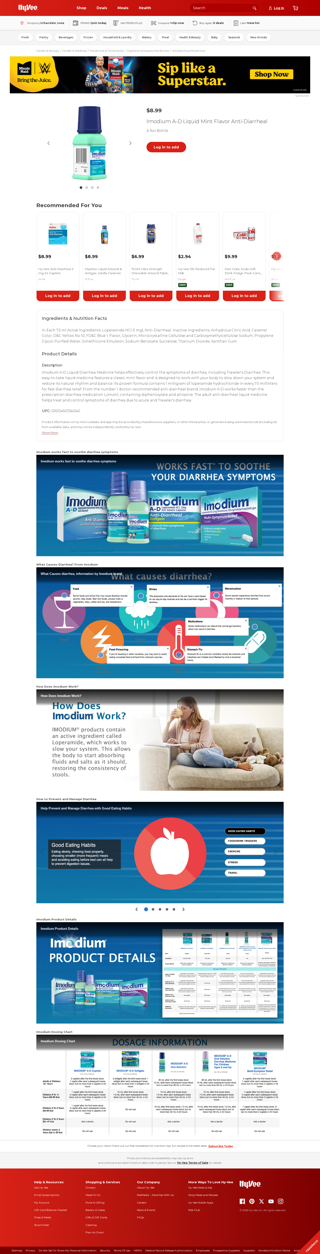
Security (105, 1250)
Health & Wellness (74, 50)
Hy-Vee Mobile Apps (200, 1202)
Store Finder (41, 1225)
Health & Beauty (190, 37)
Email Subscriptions (46, 1195)
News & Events (146, 1210)
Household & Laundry (117, 37)
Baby (214, 37)
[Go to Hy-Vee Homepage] (28, 8)
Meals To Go (93, 1195)
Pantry (43, 37)
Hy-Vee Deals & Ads (200, 1187)
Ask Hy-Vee (41, 1187)
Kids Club (194, 1210)
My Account (41, 1202)
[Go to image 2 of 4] (86, 187)
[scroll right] (276, 256)
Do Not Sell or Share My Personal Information (67, 1250)
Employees (203, 1250)
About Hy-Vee (145, 1187)
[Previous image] (48, 143)
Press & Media (42, 1217)
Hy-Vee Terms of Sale (192, 1162)
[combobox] (224, 8)
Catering (91, 1225)
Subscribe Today (220, 1146)
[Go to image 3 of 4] (92, 187)
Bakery (147, 37)
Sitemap (17, 1250)
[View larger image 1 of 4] (89, 143)
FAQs (140, 1217)
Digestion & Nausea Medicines (148, 50)
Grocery (91, 1187)
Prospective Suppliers (226, 1250)
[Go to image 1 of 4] (81, 187)
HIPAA (138, 1250)
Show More (50, 432)
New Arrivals (258, 37)
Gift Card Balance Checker (50, 1210)
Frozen (88, 37)
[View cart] (295, 8)
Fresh (25, 37)
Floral (165, 37)
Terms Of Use (122, 1250)
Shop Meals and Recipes (203, 1195)
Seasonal (234, 37)
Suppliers (249, 1250)
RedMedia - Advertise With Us (155, 1195)
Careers (141, 1202)
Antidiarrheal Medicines (188, 50)
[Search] (254, 8)
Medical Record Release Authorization (168, 1250)
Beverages (66, 37)
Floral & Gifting (95, 1202)
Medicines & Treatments (107, 50)
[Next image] (130, 143)
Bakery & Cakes (95, 1210)
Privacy (30, 1250)
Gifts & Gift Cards (96, 1217)
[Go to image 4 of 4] (98, 187)
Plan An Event (95, 1232)
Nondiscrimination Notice (274, 1250)
